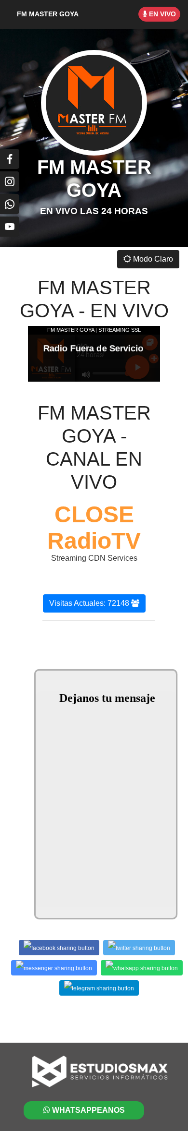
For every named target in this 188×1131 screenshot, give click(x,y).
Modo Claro (152, 259)
